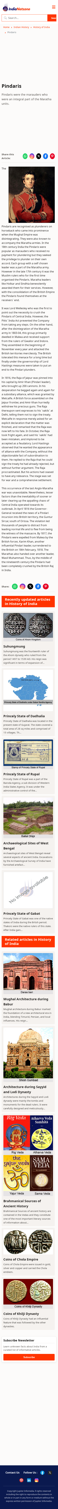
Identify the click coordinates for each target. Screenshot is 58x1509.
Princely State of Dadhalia (24, 716)
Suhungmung (14, 646)
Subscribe (29, 1357)
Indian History (21, 27)
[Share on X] (38, 156)
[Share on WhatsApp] (25, 156)
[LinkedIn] (29, 1480)
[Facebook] (42, 1472)
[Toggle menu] (53, 7)
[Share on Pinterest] (52, 156)
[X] (50, 1472)
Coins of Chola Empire (20, 1259)
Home (6, 27)
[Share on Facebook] (45, 156)
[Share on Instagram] (31, 156)
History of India (41, 27)
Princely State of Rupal (21, 774)
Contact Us (12, 1472)
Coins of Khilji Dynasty (21, 1314)
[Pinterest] (21, 1480)
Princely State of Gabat (21, 913)
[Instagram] (36, 1480)
